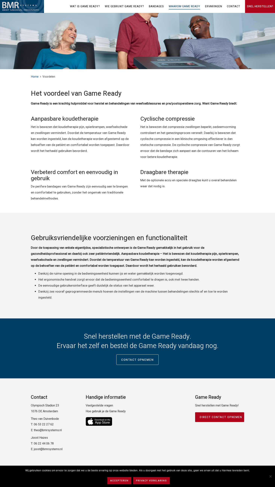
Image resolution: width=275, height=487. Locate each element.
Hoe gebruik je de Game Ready (106, 411)
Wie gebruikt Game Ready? (124, 6)
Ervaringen (213, 6)
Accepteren (119, 480)
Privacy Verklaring (151, 480)
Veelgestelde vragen (99, 405)
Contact (233, 6)
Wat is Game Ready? (85, 6)
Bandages (156, 6)
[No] (270, 476)
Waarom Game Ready (184, 6)
